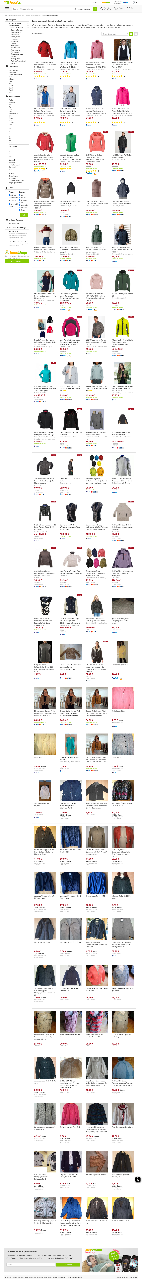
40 (43, 531)
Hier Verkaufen (14, 223)
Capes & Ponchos (17, 30)
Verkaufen (94, 3)
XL (125, 159)
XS (119, 69)
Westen (13, 56)
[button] (135, 2)
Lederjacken (15, 41)
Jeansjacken (15, 39)
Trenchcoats (15, 52)
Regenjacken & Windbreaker (16, 46)
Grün (72, 761)
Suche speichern (38, 33)
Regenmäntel (15, 50)
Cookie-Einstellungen (59, 1277)
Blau (67, 761)
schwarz (94, 578)
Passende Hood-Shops (17, 228)
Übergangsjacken (17, 54)
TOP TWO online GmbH (17, 242)
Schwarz (42, 437)
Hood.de (12, 2)
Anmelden (68, 1265)
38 (40, 531)
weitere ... (52, 69)
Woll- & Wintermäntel (18, 61)
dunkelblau (101, 578)
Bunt (78, 761)
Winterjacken (15, 59)
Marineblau (50, 437)
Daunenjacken (16, 32)
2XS (67, 206)
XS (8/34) (46, 346)
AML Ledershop (14, 231)
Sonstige (14, 63)
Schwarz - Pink (70, 437)
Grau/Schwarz (39, 439)
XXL (117, 437)
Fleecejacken (15, 37)
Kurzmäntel (15, 34)
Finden (24, 215)
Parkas (13, 43)
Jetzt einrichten (16, 261)
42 (48, 531)
